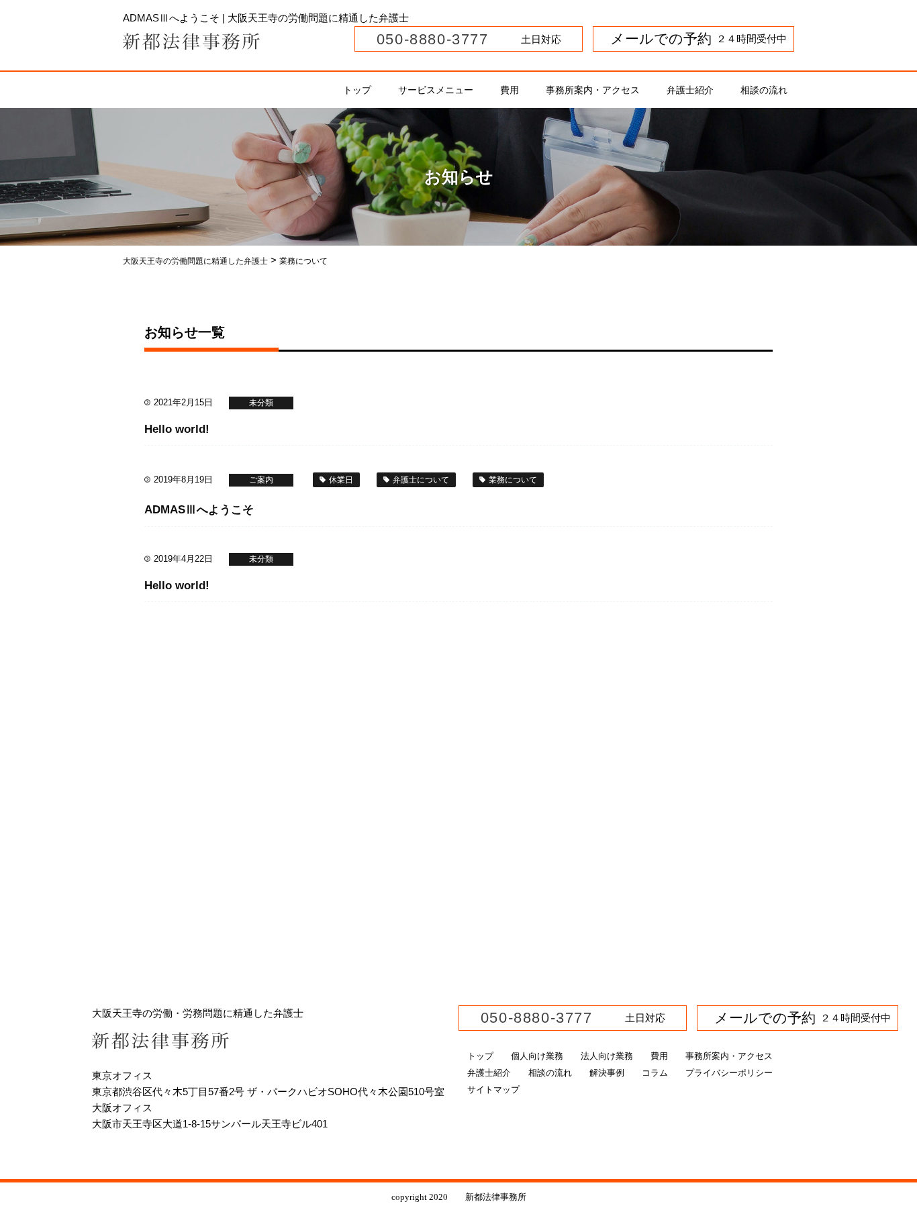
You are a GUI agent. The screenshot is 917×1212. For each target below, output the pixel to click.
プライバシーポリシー (729, 1073)
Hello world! (176, 429)
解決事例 (606, 1073)
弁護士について (421, 480)
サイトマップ (493, 1089)
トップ (357, 90)
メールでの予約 (654, 38)
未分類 (261, 402)
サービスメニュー (435, 90)
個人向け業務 (537, 1056)
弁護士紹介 (690, 90)
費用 (509, 90)
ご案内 (261, 480)
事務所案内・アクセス (593, 90)
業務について (513, 480)
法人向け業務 (607, 1056)
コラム (655, 1073)
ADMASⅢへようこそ (199, 509)
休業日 (341, 480)
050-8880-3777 (429, 39)
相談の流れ (763, 90)
